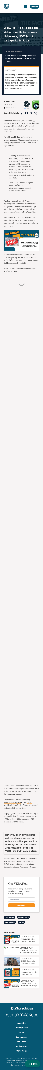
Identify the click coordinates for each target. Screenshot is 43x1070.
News (21, 1032)
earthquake (10, 922)
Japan (21, 922)
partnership (12, 867)
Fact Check (21, 1041)
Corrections (21, 1050)
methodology (29, 867)
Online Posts (23, 917)
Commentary (21, 1037)
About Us (21, 1023)
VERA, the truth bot (15, 851)
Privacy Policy (21, 1027)
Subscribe (34, 6)
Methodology (21, 1046)
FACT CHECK (9, 917)
